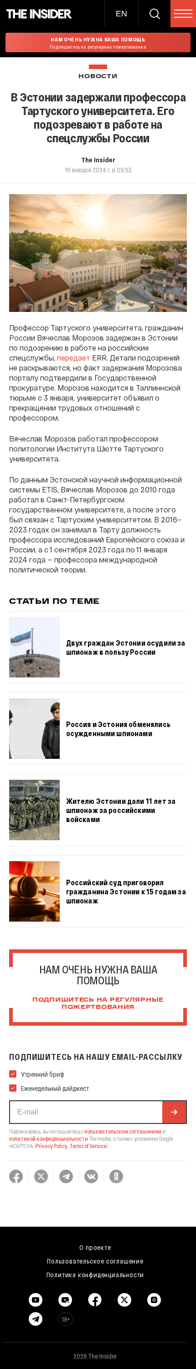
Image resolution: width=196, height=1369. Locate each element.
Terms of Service (88, 1146)
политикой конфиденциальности (48, 1138)
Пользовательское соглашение (95, 1261)
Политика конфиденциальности (95, 1274)
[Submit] (174, 1112)
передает (73, 357)
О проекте (95, 1247)
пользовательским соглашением (122, 1131)
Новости (97, 76)
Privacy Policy (51, 1146)
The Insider (98, 159)
